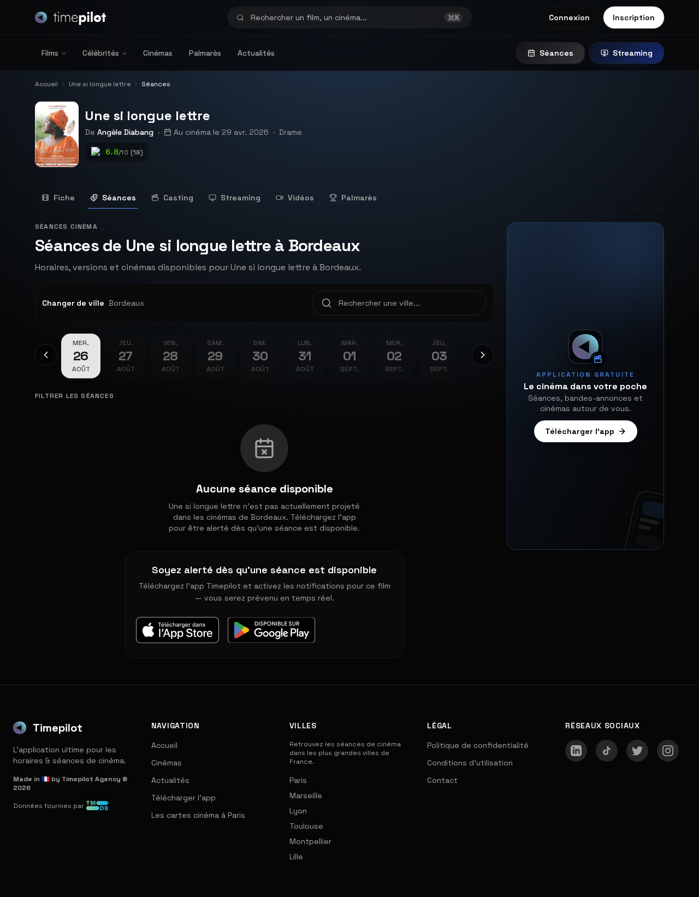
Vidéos (301, 198)
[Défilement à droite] (483, 355)
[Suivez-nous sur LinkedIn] (576, 751)
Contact (442, 780)
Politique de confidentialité (478, 745)
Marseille (305, 795)
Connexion (569, 17)
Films (50, 53)
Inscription (634, 17)
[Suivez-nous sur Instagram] (668, 751)
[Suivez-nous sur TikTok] (607, 751)
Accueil (164, 745)
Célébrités (100, 53)
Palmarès (205, 53)
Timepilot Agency (91, 779)
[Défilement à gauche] (46, 355)
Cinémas (158, 53)
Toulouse (306, 826)
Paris (298, 780)
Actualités (256, 53)
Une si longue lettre (147, 115)
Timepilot (57, 728)
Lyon (298, 811)
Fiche (64, 198)
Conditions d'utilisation (470, 763)
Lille (296, 857)
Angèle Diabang (125, 132)
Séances (556, 53)
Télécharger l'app (579, 431)
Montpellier (310, 841)
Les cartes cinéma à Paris (198, 815)
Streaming (633, 53)
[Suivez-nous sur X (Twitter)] (637, 751)
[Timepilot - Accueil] (70, 17)
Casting (178, 198)
